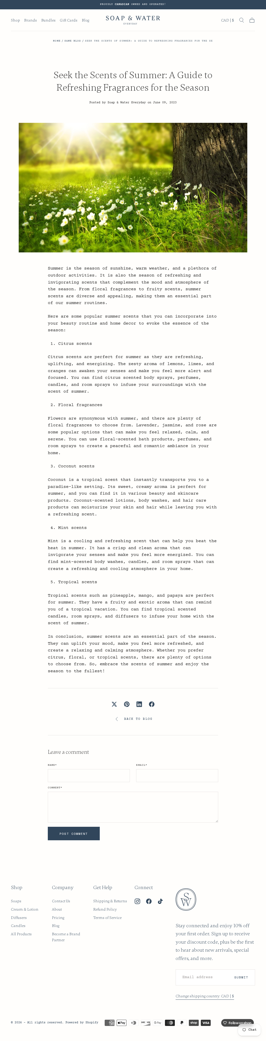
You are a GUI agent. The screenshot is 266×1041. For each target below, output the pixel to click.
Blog (85, 20)
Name (52, 765)
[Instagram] (137, 901)
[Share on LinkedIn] (139, 704)
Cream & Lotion (24, 909)
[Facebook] (149, 901)
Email (141, 765)
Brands (30, 20)
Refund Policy (105, 909)
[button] (227, 21)
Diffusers (19, 917)
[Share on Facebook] (151, 704)
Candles (18, 925)
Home (56, 41)
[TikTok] (160, 901)
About (57, 909)
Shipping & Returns (110, 901)
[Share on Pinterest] (126, 704)
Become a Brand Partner (66, 937)
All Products (21, 934)
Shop (15, 20)
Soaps (16, 901)
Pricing (58, 917)
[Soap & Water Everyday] (189, 899)
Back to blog (138, 719)
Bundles (48, 20)
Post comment (73, 833)
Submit (241, 977)
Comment (55, 788)
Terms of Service (107, 917)
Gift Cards (68, 20)
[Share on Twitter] (114, 704)
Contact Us (61, 901)
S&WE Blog (72, 41)
